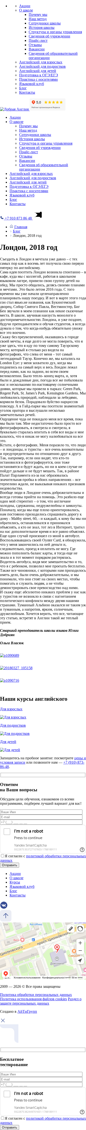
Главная (20, 227)
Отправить (9, 865)
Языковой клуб (31, 84)
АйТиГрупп (27, 1011)
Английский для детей (37, 71)
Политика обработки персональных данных (36, 995)
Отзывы (35, 45)
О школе (26, 10)
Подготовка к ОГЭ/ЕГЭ (38, 75)
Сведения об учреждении (49, 36)
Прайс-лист (38, 40)
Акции (24, 6)
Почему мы (38, 14)
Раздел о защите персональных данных (40, 1001)
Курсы (15, 882)
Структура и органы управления (55, 32)
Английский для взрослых (40, 62)
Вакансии (37, 49)
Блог (23, 88)
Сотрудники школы (45, 23)
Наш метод (38, 19)
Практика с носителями (38, 79)
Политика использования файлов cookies (33, 999)
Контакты (27, 92)
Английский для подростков (42, 66)
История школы (41, 27)
